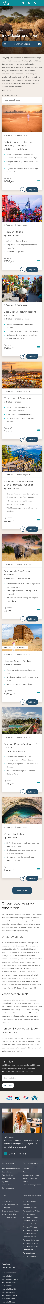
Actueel (26, 1172)
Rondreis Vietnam (30, 1227)
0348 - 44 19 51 (18, 1153)
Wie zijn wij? (7, 1201)
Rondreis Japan (29, 1214)
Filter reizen (27, 44)
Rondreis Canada (30, 1224)
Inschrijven (8, 1085)
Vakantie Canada (8, 1286)
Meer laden (22, 890)
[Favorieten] (23, 3)
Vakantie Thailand (9, 1273)
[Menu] (41, 3)
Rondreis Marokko (30, 1243)
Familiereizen (7, 1175)
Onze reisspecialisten (10, 1211)
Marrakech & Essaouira (17, 398)
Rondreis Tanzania (30, 1230)
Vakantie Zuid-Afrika (10, 1279)
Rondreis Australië (30, 1256)
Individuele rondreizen (11, 1169)
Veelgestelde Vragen (31, 1175)
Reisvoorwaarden (9, 1214)
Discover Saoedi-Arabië (17, 661)
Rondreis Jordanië (30, 1253)
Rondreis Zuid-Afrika (31, 1211)
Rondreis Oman (29, 1250)
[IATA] (35, 1098)
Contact (26, 1169)
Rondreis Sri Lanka (30, 1246)
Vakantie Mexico (8, 1302)
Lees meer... (6, 90)
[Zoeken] (29, 3)
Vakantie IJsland (8, 1299)
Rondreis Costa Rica (31, 1240)
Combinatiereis (8, 1188)
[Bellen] (35, 3)
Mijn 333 (26, 1182)
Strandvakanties (8, 1178)
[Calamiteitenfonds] (18, 1098)
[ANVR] (9, 1098)
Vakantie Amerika (9, 1282)
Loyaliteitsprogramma (32, 1185)
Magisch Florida (13, 232)
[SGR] (26, 1098)
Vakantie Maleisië (9, 1289)
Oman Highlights (14, 834)
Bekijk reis (32, 190)
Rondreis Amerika (30, 1221)
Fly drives (5, 1182)
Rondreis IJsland (29, 1234)
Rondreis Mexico (29, 1237)
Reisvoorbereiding (30, 1178)
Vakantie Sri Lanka (9, 1295)
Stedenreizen (7, 1185)
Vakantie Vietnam (9, 1292)
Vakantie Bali (7, 1276)
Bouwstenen (7, 1172)
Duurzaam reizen (9, 1217)
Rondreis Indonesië (30, 1217)
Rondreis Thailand (30, 1208)
